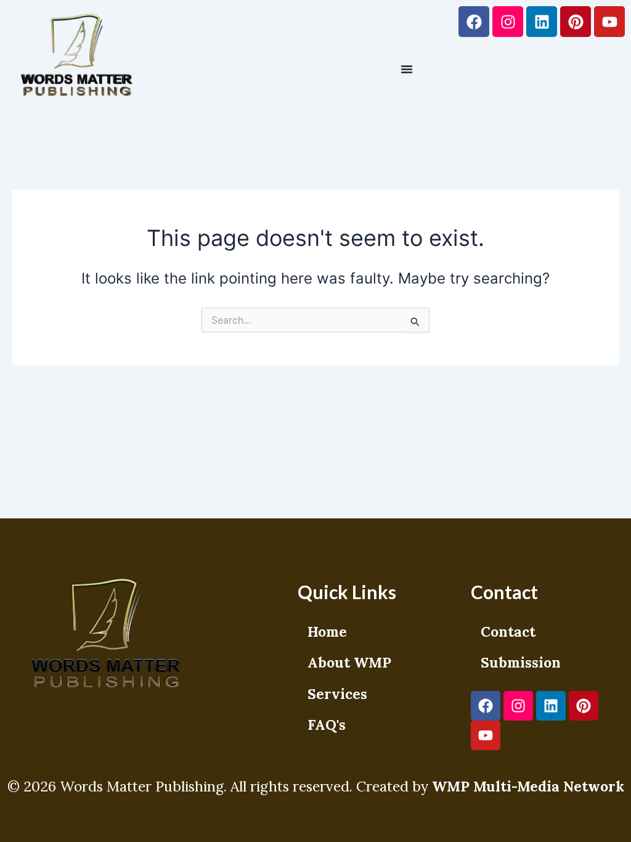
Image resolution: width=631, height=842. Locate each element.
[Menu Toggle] (407, 69)
